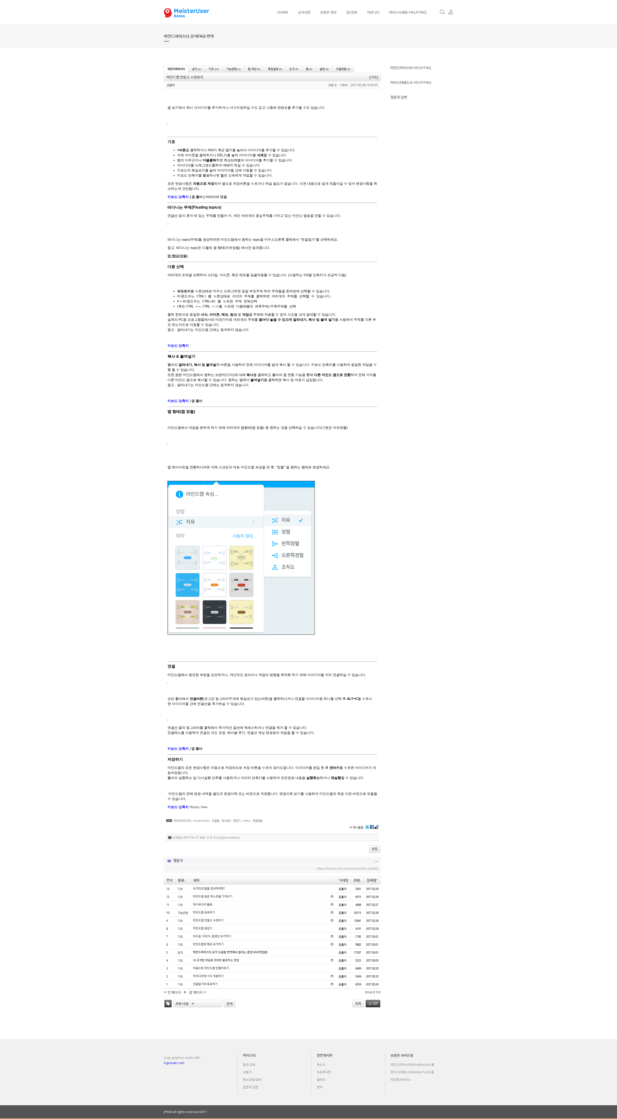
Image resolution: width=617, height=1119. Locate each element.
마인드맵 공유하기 (204, 912)
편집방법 (257, 820)
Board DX (373, 991)
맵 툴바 (197, 197)
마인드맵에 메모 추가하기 (208, 944)
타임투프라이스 (400, 1079)
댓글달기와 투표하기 (205, 984)
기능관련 (183, 913)
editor (247, 820)
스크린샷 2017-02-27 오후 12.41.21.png (206, 837)
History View (198, 807)
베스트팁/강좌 (252, 1079)
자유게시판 (324, 1072)
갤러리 (321, 1079)
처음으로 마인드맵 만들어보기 (211, 968)
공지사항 (304, 12)
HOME (282, 12)
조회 (356, 880)
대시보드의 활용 (202, 904)
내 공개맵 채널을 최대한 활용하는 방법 (216, 960)
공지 (180, 952)
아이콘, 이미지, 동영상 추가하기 (212, 936)
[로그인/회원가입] (450, 12)
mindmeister (201, 820)
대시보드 (226, 820)
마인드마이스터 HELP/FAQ (410, 67)
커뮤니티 (373, 12)
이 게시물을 (356, 827)
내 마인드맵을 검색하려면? (209, 888)
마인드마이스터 (182, 820)
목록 (374, 848)
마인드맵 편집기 (202, 928)
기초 (180, 889)
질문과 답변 (398, 97)
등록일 (371, 880)
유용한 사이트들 (401, 1055)
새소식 (321, 1064)
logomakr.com (174, 1063)
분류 (181, 880)
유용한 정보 (328, 12)
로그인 (373, 1003)
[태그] (168, 1003)
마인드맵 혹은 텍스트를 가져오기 (212, 896)
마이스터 (249, 1055)
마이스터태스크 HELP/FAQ (410, 82)
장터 (319, 1087)
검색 (229, 1003)
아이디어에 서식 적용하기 (208, 976)
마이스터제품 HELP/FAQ (408, 12)
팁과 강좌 (249, 1064)
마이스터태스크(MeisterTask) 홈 (412, 1072)
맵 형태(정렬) (178, 256)
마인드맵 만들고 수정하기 (208, 920)
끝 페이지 (196, 992)
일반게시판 (324, 1055)
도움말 (215, 820)
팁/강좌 (351, 12)
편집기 (237, 820)
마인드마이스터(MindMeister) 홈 (412, 1064)
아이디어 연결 (216, 197)
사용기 (247, 1072)
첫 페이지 (173, 992)
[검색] (442, 12)
